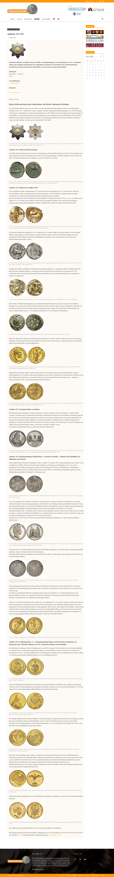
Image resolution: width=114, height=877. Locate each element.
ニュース (19, 19)
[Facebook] (97, 1)
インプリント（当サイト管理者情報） (68, 875)
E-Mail (20, 835)
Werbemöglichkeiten (95, 875)
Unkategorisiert (13, 29)
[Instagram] (100, 1)
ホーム (12, 19)
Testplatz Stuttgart (14, 83)
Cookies (87, 875)
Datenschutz (81, 875)
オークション (28, 19)
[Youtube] (103, 1)
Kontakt (103, 875)
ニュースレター (46, 19)
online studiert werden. (54, 835)
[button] (102, 19)
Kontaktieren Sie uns (38, 869)
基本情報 (36, 19)
